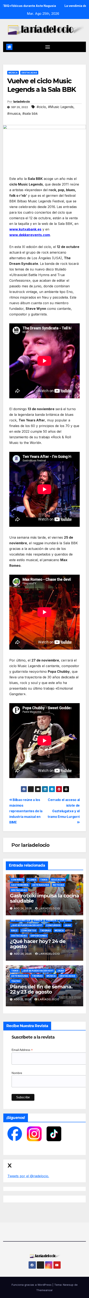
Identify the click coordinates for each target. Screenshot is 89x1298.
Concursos (53, 925)
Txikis (43, 879)
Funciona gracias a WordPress (32, 1284)
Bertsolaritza (20, 920)
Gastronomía (19, 885)
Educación (58, 879)
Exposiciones (39, 935)
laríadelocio (21, 101)
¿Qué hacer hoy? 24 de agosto (38, 943)
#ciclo (41, 107)
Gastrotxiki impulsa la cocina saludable (44, 898)
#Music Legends (60, 107)
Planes (32, 879)
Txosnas (45, 930)
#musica (13, 113)
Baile (14, 930)
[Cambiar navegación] (47, 47)
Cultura (65, 920)
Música (13, 72)
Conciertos (28, 930)
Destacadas (29, 72)
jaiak (67, 925)
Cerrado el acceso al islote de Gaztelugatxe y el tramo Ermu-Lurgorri (64, 808)
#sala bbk (30, 113)
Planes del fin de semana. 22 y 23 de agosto (41, 989)
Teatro (15, 981)
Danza (38, 920)
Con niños (17, 879)
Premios (51, 920)
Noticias (58, 885)
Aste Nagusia (40, 885)
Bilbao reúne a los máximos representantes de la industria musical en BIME (25, 811)
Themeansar (44, 1290)
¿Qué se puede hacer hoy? (26, 925)
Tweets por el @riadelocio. (28, 1176)
